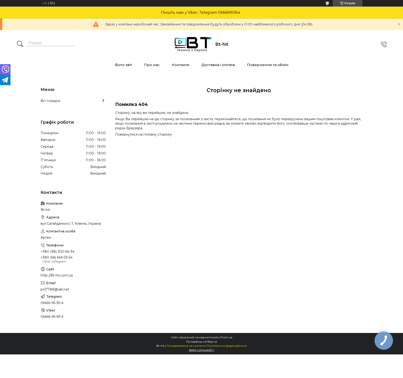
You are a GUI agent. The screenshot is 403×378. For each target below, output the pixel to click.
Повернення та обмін (267, 65)
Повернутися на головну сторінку (143, 134)
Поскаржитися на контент (186, 345)
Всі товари (50, 100)
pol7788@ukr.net (55, 289)
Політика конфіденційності (227, 345)
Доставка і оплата (218, 65)
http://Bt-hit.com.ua (57, 275)
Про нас (152, 65)
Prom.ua (226, 337)
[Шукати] (20, 44)
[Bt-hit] (193, 44)
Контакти (180, 65)
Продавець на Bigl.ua (201, 341)
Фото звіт (123, 65)
